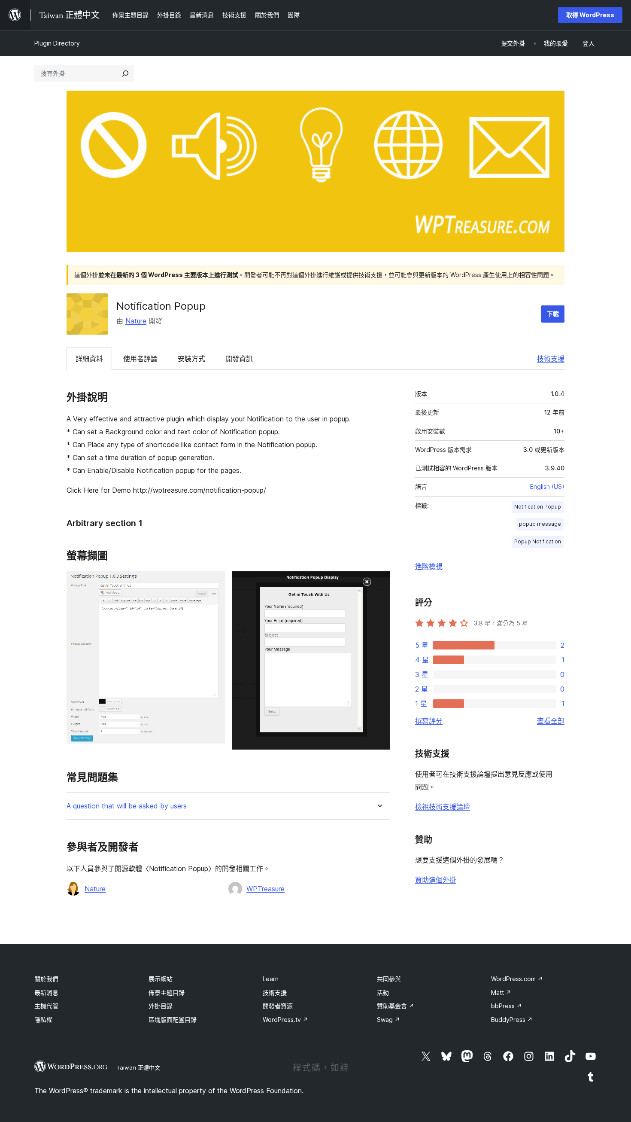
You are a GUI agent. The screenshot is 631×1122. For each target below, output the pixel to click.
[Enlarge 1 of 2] (213, 582)
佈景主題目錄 (167, 992)
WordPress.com (517, 978)
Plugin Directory (57, 43)
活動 (383, 992)
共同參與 (389, 978)
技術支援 (550, 358)
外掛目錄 (161, 1005)
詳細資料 (89, 358)
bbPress (506, 1005)
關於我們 (46, 978)
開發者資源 (278, 1005)
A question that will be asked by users (127, 806)
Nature (135, 321)
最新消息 (46, 992)
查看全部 (550, 720)
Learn (271, 978)
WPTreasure (265, 888)
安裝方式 (191, 358)
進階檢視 (429, 566)
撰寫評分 (429, 720)
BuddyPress (512, 1019)
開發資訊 (239, 358)
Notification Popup (537, 506)
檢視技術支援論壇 (442, 806)
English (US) (547, 486)
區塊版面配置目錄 (173, 1019)
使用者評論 (140, 358)
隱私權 (43, 1019)
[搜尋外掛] (125, 73)
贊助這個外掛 (435, 879)
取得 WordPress (590, 14)
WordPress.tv (285, 1019)
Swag (388, 1019)
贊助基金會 (395, 1005)
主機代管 (46, 1005)
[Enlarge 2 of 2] (378, 582)
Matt (501, 992)
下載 (553, 313)
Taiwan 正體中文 (138, 1067)
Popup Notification (537, 541)
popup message (540, 524)
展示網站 (161, 978)
